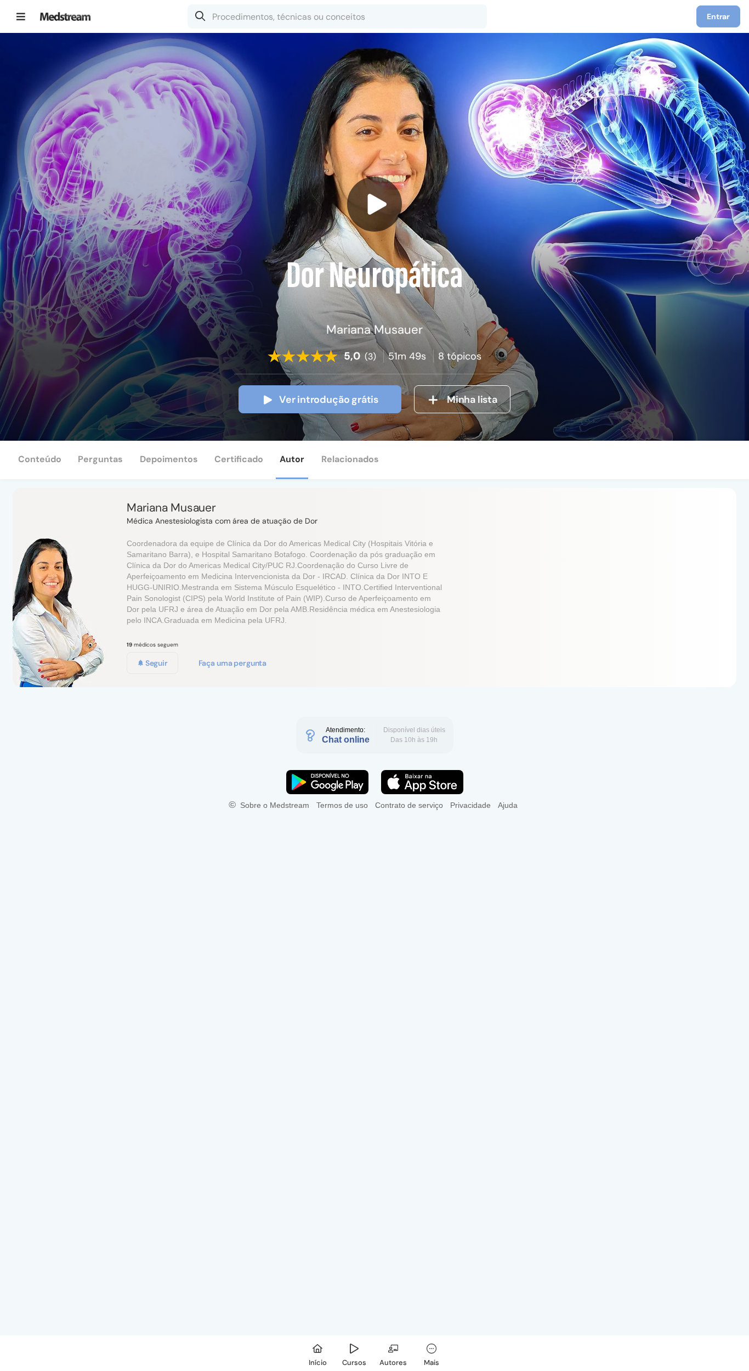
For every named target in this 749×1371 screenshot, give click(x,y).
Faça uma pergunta (232, 663)
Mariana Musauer (171, 507)
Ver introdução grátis (328, 399)
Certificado (238, 459)
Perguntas (100, 459)
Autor (292, 459)
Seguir (156, 663)
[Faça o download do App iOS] (422, 782)
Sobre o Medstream (274, 805)
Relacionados (350, 459)
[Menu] (21, 16)
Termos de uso (342, 805)
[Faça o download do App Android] (327, 782)
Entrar (718, 16)
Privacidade (470, 805)
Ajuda (508, 805)
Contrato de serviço (409, 805)
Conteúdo (39, 459)
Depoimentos (169, 459)
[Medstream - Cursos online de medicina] (68, 16)
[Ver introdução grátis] (374, 204)
